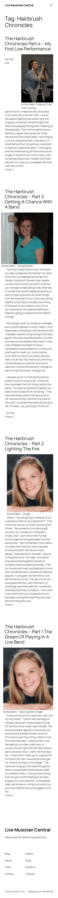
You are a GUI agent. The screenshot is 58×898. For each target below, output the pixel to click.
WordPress (47, 891)
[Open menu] (51, 5)
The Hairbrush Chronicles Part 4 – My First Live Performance (28, 43)
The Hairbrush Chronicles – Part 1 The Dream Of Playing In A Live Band (28, 634)
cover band (23, 338)
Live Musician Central (19, 5)
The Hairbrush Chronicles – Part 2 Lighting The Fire (24, 443)
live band (10, 564)
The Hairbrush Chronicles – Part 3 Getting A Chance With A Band (28, 199)
